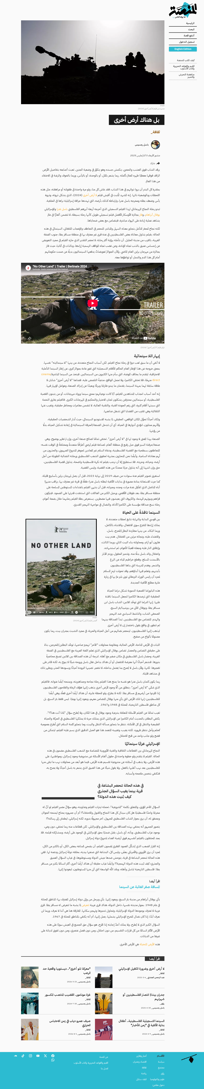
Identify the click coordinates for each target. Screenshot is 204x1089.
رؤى (162, 1073)
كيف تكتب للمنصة (185, 60)
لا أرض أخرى (90, 195)
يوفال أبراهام (152, 215)
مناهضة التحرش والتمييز (186, 76)
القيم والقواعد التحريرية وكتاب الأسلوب (183, 67)
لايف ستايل (141, 1079)
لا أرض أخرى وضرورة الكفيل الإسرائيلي (147, 968)
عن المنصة (103, 1057)
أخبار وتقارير (141, 1056)
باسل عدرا (62, 209)
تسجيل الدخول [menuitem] (186, 42)
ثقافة (156, 132)
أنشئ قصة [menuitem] (189, 35)
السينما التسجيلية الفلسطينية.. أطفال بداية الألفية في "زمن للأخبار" (135, 1020)
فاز (140, 215)
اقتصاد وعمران (140, 1062)
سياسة (161, 1062)
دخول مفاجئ (158, 1085)
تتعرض (85, 905)
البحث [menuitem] (191, 29)
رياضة (144, 1073)
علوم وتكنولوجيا (157, 1079)
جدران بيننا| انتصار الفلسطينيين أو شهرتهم (145, 994)
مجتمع (161, 1067)
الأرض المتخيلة (147, 944)
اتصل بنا (104, 1068)
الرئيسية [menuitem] (190, 23)
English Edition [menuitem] (183, 49)
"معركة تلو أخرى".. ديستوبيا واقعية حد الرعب (70, 968)
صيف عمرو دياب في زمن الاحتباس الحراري (72, 1020)
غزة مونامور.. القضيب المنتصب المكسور (74, 994)
